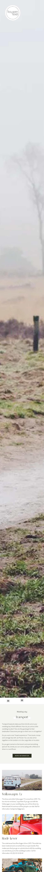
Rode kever (9, 838)
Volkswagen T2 (12, 794)
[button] (22, 700)
